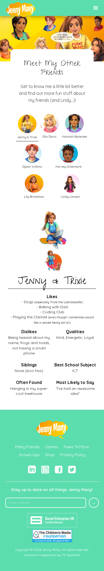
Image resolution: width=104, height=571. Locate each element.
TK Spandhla (71, 555)
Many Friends (27, 446)
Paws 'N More (76, 446)
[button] (95, 8)
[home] (21, 10)
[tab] (27, 126)
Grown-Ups (29, 454)
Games (51, 446)
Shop (50, 454)
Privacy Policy (73, 454)
